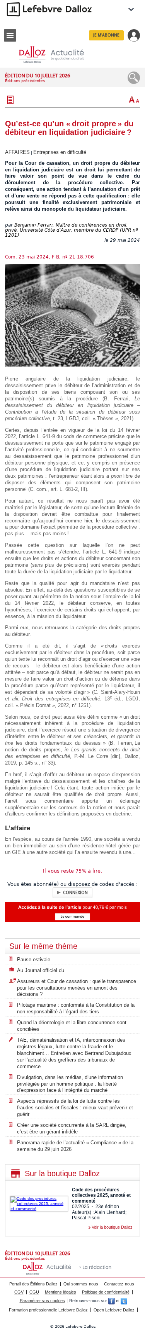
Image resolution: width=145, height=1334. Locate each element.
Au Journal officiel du (40, 970)
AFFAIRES (17, 152)
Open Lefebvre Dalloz (114, 1310)
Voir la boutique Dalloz (112, 1227)
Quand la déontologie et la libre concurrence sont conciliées (71, 1026)
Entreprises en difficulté (59, 152)
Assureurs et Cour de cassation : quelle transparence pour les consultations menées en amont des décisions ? (76, 987)
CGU (34, 1292)
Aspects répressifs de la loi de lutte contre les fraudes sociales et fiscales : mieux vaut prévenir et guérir (75, 1107)
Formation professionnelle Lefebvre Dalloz (48, 1310)
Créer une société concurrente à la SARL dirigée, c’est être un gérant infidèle (71, 1128)
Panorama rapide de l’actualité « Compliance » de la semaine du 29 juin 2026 (75, 1146)
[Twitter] (124, 1300)
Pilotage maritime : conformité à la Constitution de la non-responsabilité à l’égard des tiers (76, 1008)
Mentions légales (60, 1292)
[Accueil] (57, 54)
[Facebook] (111, 1300)
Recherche (134, 78)
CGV (19, 1292)
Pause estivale (33, 959)
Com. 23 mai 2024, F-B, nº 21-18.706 (49, 257)
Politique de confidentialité (106, 1292)
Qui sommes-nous (80, 1284)
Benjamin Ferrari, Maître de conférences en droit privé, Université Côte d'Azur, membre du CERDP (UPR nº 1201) (71, 230)
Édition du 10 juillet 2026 (37, 76)
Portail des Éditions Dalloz (33, 1284)
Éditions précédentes (25, 81)
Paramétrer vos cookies (42, 1300)
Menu (10, 35)
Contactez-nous (119, 1284)
